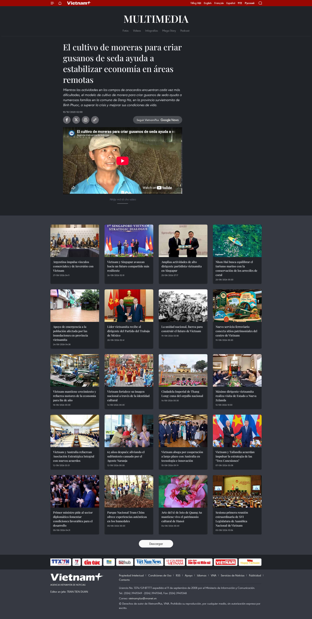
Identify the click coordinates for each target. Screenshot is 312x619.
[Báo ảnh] (225, 562)
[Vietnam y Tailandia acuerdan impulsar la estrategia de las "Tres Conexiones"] (237, 431)
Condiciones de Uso (159, 575)
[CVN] (174, 562)
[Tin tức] (92, 562)
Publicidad (255, 575)
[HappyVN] (250, 562)
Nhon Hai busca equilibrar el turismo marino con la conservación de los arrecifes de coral (236, 268)
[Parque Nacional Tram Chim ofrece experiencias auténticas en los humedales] (129, 491)
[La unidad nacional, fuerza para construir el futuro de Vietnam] (183, 305)
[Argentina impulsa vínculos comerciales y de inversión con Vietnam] (74, 241)
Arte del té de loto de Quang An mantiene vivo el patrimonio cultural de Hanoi (181, 517)
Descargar (156, 544)
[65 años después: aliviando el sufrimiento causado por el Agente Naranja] (129, 431)
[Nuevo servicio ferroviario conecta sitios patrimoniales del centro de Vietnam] (237, 305)
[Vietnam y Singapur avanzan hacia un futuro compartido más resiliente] (129, 241)
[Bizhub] (124, 562)
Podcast (184, 30)
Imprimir (85, 120)
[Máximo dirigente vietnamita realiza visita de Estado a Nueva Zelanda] (237, 370)
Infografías (151, 30)
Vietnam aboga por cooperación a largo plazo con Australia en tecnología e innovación (182, 456)
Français (219, 3)
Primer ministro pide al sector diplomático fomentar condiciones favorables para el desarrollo (73, 519)
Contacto (124, 579)
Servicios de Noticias (232, 575)
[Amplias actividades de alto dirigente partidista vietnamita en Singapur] (183, 241)
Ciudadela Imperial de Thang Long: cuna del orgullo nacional (182, 394)
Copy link (95, 120)
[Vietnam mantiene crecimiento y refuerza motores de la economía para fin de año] (74, 370)
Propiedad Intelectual (131, 575)
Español (230, 3)
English (208, 3)
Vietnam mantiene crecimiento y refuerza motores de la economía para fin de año (74, 396)
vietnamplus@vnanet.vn (143, 598)
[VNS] (148, 562)
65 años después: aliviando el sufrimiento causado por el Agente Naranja (126, 456)
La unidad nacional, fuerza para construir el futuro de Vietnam (182, 329)
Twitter (76, 120)
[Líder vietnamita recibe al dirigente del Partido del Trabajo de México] (129, 305)
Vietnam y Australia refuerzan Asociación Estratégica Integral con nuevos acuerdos (73, 456)
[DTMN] (199, 562)
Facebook (67, 120)
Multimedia (156, 18)
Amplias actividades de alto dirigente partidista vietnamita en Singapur (181, 266)
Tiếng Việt (195, 3)
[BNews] (109, 562)
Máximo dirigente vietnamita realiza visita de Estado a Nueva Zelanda (236, 396)
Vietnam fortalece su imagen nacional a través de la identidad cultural (128, 396)
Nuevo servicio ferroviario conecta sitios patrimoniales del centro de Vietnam (236, 331)
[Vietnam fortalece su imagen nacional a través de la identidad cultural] (129, 370)
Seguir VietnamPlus (148, 120)
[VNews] (76, 562)
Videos (137, 30)
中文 (240, 3)
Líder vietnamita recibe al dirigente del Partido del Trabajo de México (128, 331)
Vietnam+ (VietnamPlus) (79, 3)
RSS (178, 575)
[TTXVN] (60, 562)
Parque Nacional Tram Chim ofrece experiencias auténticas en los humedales (127, 517)
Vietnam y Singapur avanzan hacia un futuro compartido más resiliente (128, 266)
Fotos (126, 30)
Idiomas (201, 575)
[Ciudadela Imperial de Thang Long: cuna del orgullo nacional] (183, 370)
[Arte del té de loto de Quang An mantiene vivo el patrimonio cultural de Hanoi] (183, 491)
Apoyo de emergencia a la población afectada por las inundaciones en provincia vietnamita (70, 333)
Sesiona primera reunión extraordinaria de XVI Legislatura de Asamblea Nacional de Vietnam (232, 519)
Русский (249, 3)
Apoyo (188, 575)
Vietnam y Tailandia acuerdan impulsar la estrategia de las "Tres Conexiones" (235, 456)
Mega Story (169, 30)
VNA (213, 575)
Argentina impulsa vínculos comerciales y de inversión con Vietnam (73, 266)
